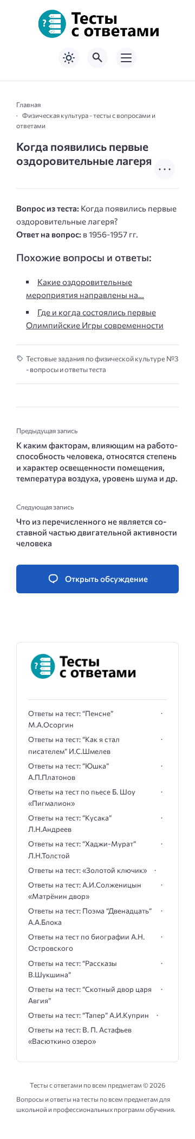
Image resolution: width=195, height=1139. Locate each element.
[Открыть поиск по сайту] (97, 58)
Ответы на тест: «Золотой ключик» (87, 870)
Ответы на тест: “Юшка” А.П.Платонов (68, 771)
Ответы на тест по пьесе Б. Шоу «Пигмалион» (81, 797)
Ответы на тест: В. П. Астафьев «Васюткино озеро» (80, 1035)
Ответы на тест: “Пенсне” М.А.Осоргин (70, 719)
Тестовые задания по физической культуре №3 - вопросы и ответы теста (102, 364)
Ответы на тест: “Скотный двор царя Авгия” (90, 995)
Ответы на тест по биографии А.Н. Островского (86, 942)
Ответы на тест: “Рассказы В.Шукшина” (72, 969)
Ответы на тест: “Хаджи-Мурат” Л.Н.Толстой (82, 849)
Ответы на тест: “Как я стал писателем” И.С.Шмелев (74, 745)
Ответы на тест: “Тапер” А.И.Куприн (88, 1015)
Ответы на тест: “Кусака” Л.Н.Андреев (70, 823)
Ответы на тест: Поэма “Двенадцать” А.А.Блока (90, 916)
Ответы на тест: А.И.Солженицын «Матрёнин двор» (84, 890)
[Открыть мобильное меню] (126, 58)
